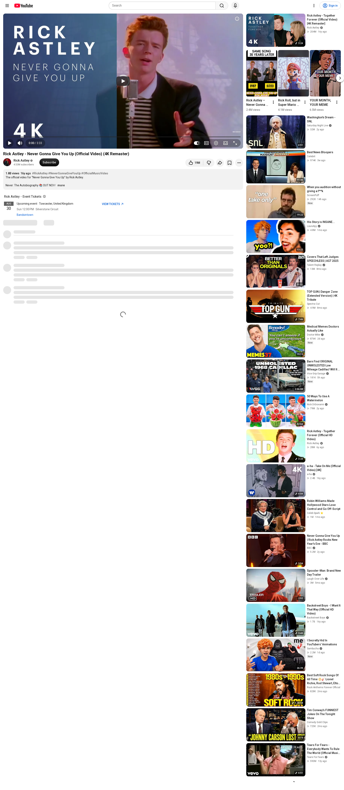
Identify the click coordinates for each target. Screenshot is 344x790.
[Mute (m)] (20, 143)
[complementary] (43, 196)
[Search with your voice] (235, 6)
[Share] (220, 163)
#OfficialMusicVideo (94, 173)
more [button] (61, 185)
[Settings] (314, 5)
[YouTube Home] (23, 5)
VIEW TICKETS (111, 204)
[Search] (221, 6)
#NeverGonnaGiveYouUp (64, 173)
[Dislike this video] (208, 163)
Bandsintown (25, 214)
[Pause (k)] (10, 143)
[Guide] (7, 5)
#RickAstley (40, 173)
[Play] (123, 81)
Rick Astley (21, 160)
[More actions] (239, 163)
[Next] (340, 78)
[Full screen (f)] (235, 143)
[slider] (123, 136)
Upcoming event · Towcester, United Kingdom (45, 203)
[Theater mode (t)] (225, 143)
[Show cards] (237, 18)
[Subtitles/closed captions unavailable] (206, 143)
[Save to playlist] (230, 163)
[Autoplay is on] (197, 143)
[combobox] (163, 5)
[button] (35, 143)
